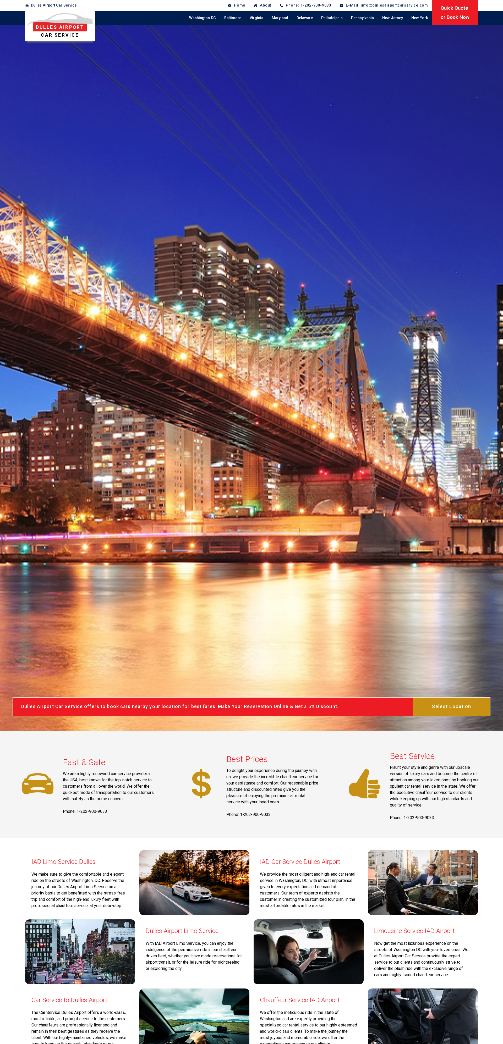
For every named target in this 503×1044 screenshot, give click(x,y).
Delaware (305, 18)
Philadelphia (332, 18)
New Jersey (392, 18)
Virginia (256, 18)
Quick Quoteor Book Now (455, 12)
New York (419, 18)
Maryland (280, 18)
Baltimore (232, 18)
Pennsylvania (362, 18)
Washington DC (202, 18)
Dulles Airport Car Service (53, 5)
